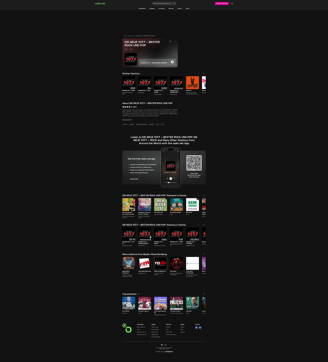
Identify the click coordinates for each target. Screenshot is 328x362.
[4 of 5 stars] (129, 107)
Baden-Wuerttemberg (141, 124)
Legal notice (154, 332)
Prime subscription (171, 334)
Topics (187, 8)
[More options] (175, 42)
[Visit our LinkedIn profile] (196, 327)
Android (183, 332)
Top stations (142, 8)
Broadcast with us (141, 334)
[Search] (175, 3)
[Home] (125, 36)
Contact (168, 327)
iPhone (182, 327)
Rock (131, 49)
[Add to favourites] (170, 41)
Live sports (162, 8)
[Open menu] (232, 3)
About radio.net (141, 327)
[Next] (204, 73)
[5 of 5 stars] (131, 107)
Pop (126, 49)
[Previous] (199, 73)
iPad (182, 329)
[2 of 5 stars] (125, 107)
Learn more (134, 179)
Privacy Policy (155, 329)
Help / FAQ (169, 332)
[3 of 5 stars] (127, 107)
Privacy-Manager (155, 337)
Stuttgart (132, 124)
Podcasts (151, 8)
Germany (152, 124)
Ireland (165, 345)
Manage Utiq (154, 334)
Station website (126, 119)
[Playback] (172, 62)
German (125, 124)
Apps (167, 329)
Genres (180, 8)
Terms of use (154, 327)
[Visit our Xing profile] (200, 327)
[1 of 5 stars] (123, 107)
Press (138, 329)
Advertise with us (141, 332)
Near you (171, 8)
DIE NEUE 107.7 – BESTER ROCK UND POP (153, 63)
